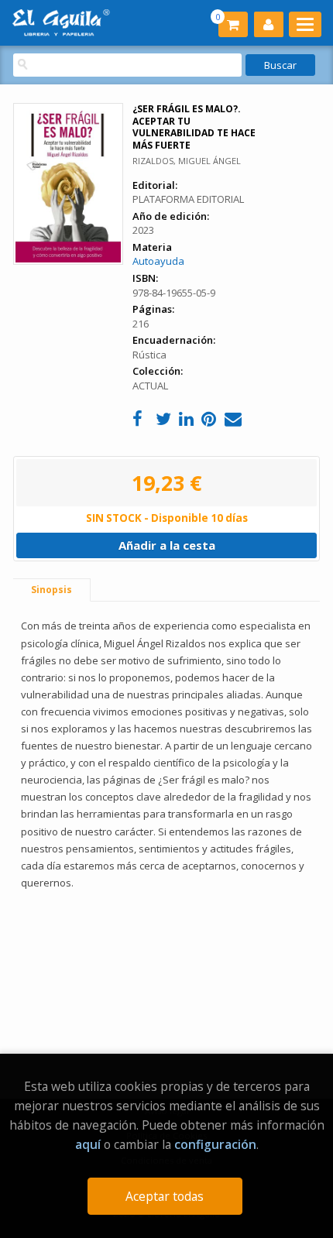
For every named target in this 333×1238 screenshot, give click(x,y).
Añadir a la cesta (166, 545)
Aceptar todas (164, 1196)
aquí (88, 1144)
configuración (215, 1144)
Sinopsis (51, 589)
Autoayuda (158, 261)
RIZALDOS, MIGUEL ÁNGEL (186, 160)
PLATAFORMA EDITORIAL (188, 199)
